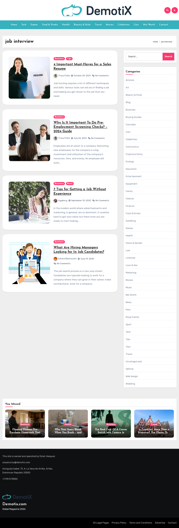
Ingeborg (62, 200)
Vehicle (129, 369)
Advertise (160, 522)
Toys (128, 346)
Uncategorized (134, 361)
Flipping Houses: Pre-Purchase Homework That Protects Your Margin (25, 432)
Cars (136, 25)
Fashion (130, 198)
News (70, 183)
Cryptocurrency (134, 154)
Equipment (131, 183)
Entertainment (134, 176)
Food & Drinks (50, 25)
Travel (98, 25)
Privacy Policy (119, 522)
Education (131, 169)
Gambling (131, 220)
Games (34, 25)
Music (129, 287)
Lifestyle (130, 258)
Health (66, 25)
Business (59, 58)
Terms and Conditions (140, 522)
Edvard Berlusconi (67, 259)
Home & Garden (134, 243)
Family (129, 191)
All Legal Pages (101, 522)
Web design (132, 376)
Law (128, 250)
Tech (23, 25)
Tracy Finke (64, 75)
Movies (110, 25)
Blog (128, 102)
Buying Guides (134, 117)
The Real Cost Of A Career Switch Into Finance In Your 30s (111, 432)
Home (14, 25)
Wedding (130, 383)
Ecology (130, 161)
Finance (130, 206)
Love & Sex (132, 265)
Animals (130, 80)
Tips (69, 58)
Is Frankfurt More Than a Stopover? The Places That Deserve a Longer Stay (154, 432)
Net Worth (149, 25)
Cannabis (131, 124)
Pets (128, 309)
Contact (163, 25)
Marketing (131, 272)
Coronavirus (132, 146)
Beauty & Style (82, 25)
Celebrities (124, 25)
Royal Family (132, 317)
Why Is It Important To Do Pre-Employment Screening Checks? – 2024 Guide (80, 127)
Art (127, 87)
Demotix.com (14, 504)
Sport (129, 324)
